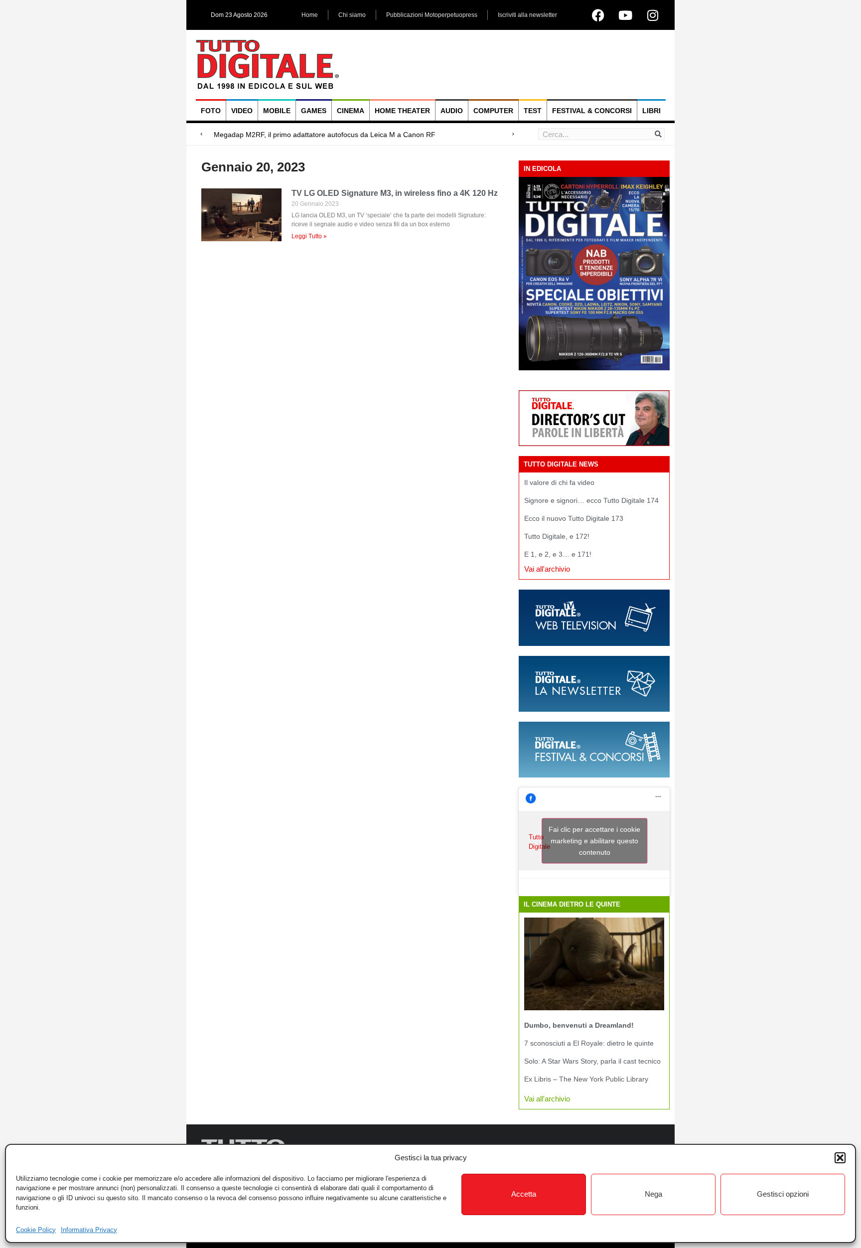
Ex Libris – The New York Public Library (586, 1079)
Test (533, 111)
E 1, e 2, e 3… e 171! (557, 554)
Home (309, 14)
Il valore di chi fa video (559, 482)
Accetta (523, 1194)
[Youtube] (625, 14)
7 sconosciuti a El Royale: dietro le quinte (589, 1043)
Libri (651, 111)
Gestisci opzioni (783, 1194)
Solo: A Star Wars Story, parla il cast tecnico (592, 1061)
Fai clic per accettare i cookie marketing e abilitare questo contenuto (594, 840)
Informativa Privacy (89, 1230)
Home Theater (402, 111)
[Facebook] (597, 14)
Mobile (276, 111)
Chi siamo (352, 14)
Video (242, 111)
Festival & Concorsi (592, 111)
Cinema (350, 111)
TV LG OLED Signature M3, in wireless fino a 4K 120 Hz (394, 193)
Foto (211, 111)
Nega (653, 1194)
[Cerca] (658, 134)
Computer (493, 111)
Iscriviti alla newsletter (527, 14)
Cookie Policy (36, 1230)
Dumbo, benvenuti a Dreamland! (579, 1025)
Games (313, 111)
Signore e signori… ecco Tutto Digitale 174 (591, 500)
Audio (451, 111)
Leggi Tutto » (309, 236)
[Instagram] (652, 14)
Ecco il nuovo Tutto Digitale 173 (573, 518)
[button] (840, 1158)
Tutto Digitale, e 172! (556, 536)
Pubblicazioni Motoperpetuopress (431, 14)
